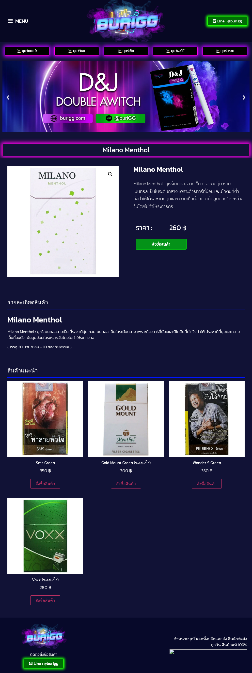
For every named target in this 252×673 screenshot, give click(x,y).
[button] (8, 97)
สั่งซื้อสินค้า (45, 483)
